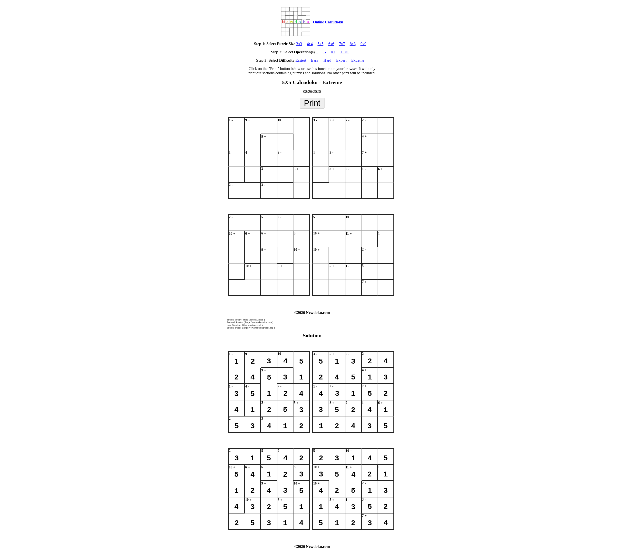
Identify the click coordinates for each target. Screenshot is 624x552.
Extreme (357, 60)
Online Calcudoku (328, 22)
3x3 (299, 44)
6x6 (331, 44)
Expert (341, 60)
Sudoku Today (234, 319)
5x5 (320, 44)
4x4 (310, 44)
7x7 (342, 44)
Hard (327, 60)
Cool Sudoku (233, 325)
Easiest (300, 60)
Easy (315, 60)
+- (324, 52)
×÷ (333, 52)
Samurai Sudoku (235, 322)
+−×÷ (344, 52)
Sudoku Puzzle (234, 327)
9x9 (363, 44)
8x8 (353, 44)
